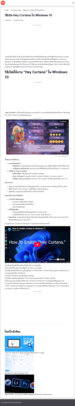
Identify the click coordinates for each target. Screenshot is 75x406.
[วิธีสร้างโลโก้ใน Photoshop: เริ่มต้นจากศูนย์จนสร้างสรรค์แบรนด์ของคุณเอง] (19, 384)
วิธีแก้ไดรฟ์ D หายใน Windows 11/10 (17, 373)
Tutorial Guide (18, 20)
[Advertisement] (37, 40)
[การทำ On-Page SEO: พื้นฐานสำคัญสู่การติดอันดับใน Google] (19, 344)
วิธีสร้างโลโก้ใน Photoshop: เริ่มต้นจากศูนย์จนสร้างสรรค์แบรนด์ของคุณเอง (28, 394)
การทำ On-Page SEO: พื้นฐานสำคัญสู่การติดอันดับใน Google (24, 353)
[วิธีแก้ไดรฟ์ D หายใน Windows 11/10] (19, 363)
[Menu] (73, 3)
